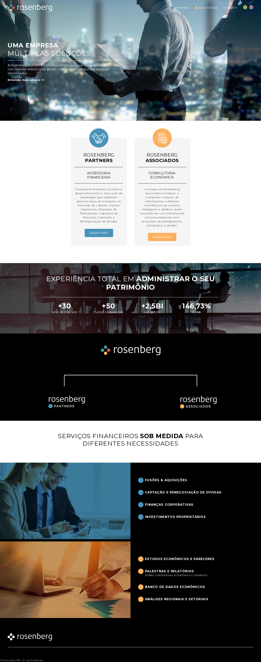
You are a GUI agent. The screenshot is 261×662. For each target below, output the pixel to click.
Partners (182, 7)
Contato (230, 7)
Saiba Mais (99, 233)
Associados (208, 7)
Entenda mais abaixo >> (26, 80)
